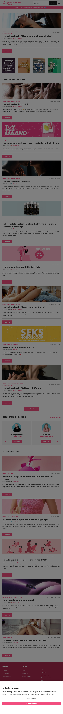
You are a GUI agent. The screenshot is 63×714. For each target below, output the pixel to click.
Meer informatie (50, 694)
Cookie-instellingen (31, 698)
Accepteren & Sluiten (31, 703)
